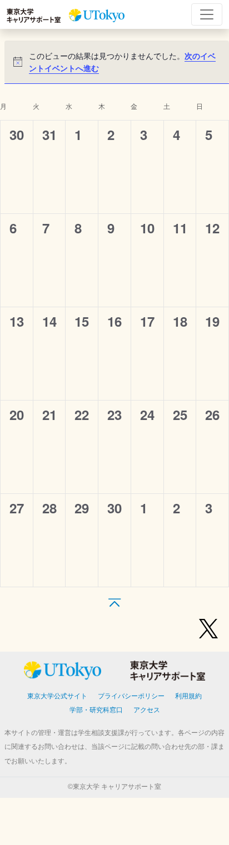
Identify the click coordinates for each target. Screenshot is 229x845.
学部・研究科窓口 (96, 710)
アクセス (146, 710)
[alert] (116, 62)
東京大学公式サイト (57, 696)
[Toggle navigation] (206, 14)
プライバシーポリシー (131, 696)
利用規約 (188, 696)
